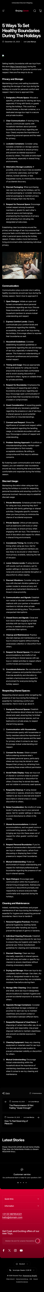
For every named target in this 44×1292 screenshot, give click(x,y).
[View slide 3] (23, 1182)
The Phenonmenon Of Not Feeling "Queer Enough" (21, 1106)
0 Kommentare (37, 1093)
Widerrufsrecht (10, 1279)
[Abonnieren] (37, 1241)
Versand (35, 1279)
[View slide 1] (18, 1182)
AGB (30, 1279)
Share (7, 1093)
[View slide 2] (20, 1182)
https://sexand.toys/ (18, 66)
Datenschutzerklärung (22, 1279)
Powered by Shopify (30, 1276)
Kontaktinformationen (22, 1282)
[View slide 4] (26, 1182)
